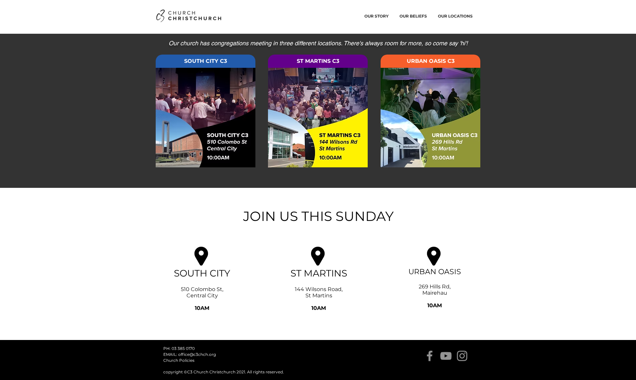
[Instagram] (462, 356)
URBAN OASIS (434, 271)
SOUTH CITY (202, 273)
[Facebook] (430, 356)
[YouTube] (446, 356)
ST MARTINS (319, 273)
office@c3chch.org (197, 354)
